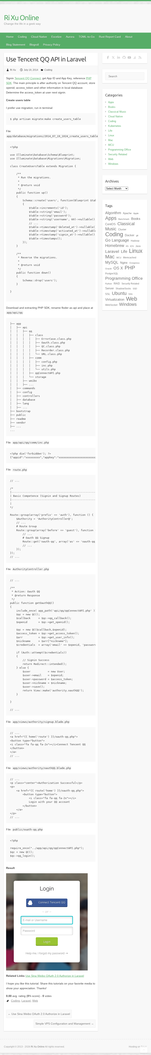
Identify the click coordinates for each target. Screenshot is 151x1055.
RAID (117, 283)
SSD (135, 288)
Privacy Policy (51, 44)
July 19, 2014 (31, 70)
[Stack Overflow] (134, 58)
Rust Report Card (110, 36)
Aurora (70, 36)
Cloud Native (39, 36)
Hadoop (135, 240)
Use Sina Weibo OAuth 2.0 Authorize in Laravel (54, 975)
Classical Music (117, 111)
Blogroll (34, 44)
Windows (113, 163)
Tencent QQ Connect (28, 78)
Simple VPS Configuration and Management (64, 1023)
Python (108, 283)
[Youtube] (129, 58)
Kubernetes (114, 125)
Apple (136, 213)
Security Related (117, 154)
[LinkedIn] (118, 58)
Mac (110, 140)
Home (10, 36)
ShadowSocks (123, 288)
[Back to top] (143, 1049)
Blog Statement (15, 44)
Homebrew (114, 245)
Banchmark (123, 219)
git (137, 235)
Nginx (124, 262)
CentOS (110, 224)
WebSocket (111, 305)
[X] (113, 58)
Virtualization (114, 299)
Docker (129, 235)
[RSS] (140, 58)
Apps (111, 102)
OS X (118, 268)
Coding (22, 36)
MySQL (111, 262)
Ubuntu (119, 293)
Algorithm (113, 213)
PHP (130, 268)
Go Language (117, 240)
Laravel (26, 1000)
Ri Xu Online (21, 17)
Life (110, 130)
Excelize (56, 36)
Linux (111, 135)
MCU (111, 144)
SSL (107, 294)
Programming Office (119, 149)
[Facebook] (107, 58)
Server (109, 288)
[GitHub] (124, 58)
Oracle (108, 268)
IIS (127, 246)
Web (35, 1000)
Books (111, 106)
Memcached (129, 257)
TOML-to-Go (87, 36)
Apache (127, 213)
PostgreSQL (111, 273)
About (128, 36)
